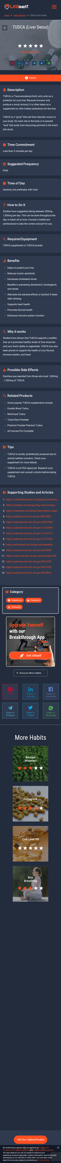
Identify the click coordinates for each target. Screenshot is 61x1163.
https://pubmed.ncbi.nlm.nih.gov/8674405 (28, 516)
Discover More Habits (30, 673)
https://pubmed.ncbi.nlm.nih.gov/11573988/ (29, 527)
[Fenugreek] (30, 820)
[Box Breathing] (30, 901)
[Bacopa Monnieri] (30, 780)
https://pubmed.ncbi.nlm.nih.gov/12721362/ (29, 539)
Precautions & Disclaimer (43, 1150)
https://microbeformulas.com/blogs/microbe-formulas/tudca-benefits (32, 499)
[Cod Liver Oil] (30, 860)
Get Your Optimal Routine (30, 1139)
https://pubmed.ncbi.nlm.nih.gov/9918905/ (29, 572)
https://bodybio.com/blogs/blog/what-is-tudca (30, 505)
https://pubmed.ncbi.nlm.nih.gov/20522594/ (29, 522)
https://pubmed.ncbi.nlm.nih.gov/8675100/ (29, 567)
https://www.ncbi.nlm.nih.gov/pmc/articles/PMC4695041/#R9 (32, 556)
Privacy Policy (23, 1150)
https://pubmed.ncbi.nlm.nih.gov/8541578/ (29, 561)
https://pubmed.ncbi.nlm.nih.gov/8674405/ (29, 550)
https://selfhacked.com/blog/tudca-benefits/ (29, 544)
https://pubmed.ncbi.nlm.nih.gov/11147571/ (29, 533)
